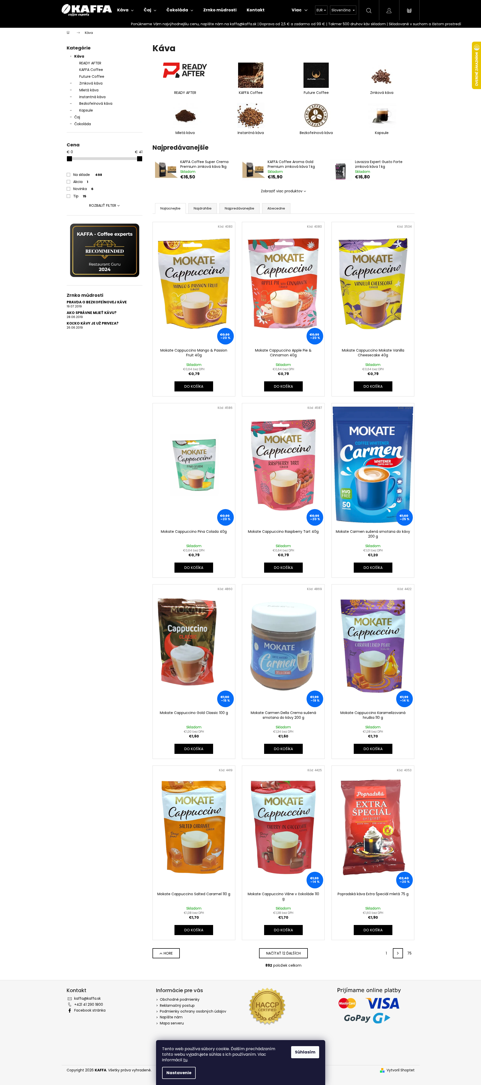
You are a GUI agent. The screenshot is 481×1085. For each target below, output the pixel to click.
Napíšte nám (171, 1017)
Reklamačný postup (177, 1005)
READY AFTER (90, 63)
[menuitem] (125, 10)
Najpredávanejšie (239, 208)
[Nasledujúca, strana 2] (398, 953)
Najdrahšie (203, 208)
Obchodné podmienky (179, 999)
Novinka (83, 188)
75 (409, 953)
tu (185, 1060)
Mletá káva (88, 90)
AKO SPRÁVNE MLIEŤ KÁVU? (91, 313)
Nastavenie (178, 1073)
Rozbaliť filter (102, 205)
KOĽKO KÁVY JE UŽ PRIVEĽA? (92, 323)
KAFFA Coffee (91, 69)
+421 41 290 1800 (88, 1004)
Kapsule (86, 110)
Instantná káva (92, 96)
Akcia (80, 181)
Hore (168, 953)
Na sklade (87, 174)
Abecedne (276, 208)
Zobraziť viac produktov (281, 191)
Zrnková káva (91, 83)
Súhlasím (305, 1052)
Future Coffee (91, 76)
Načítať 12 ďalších (283, 953)
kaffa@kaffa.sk (87, 998)
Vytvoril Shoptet (401, 1070)
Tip (79, 196)
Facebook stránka (90, 1010)
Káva (79, 56)
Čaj (77, 117)
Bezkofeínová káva (95, 103)
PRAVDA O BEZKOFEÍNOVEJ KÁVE (97, 302)
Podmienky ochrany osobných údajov (193, 1011)
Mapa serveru (172, 1023)
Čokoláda (82, 123)
